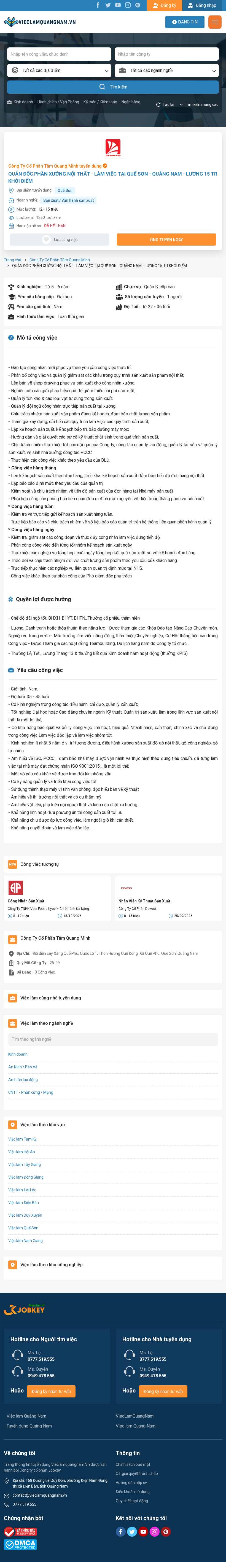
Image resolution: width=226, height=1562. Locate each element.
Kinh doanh (23, 102)
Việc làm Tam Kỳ (22, 1139)
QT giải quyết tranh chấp (137, 1473)
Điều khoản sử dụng (133, 1492)
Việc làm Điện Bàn (23, 1202)
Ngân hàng (131, 102)
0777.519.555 (24, 1504)
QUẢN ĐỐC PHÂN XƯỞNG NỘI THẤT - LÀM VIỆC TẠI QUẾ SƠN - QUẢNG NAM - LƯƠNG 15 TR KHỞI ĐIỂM (112, 177)
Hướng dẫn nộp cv (131, 1482)
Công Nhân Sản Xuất (26, 901)
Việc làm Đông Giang (26, 1177)
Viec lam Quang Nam (135, 1426)
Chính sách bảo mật (133, 1464)
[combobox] (59, 70)
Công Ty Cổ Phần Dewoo (137, 909)
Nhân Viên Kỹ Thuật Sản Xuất (144, 901)
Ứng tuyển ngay (166, 240)
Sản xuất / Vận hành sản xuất (68, 200)
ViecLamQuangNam (135, 1416)
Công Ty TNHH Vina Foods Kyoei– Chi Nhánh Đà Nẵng (48, 909)
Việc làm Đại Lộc (22, 1190)
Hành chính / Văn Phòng (58, 102)
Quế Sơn (65, 190)
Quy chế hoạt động (132, 1501)
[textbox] (59, 70)
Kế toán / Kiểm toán (100, 102)
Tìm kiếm (118, 87)
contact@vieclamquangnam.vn (40, 1495)
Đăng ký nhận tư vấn (51, 1391)
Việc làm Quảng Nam (26, 1416)
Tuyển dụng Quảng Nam (29, 1426)
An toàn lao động (23, 1079)
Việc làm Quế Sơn (23, 1228)
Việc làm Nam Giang (25, 1240)
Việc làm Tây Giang (24, 1164)
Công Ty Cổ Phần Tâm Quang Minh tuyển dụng (55, 166)
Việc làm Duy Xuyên (25, 1215)
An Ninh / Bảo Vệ (22, 1067)
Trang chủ (12, 260)
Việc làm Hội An (21, 1152)
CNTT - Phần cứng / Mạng (30, 1092)
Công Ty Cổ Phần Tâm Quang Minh (59, 260)
